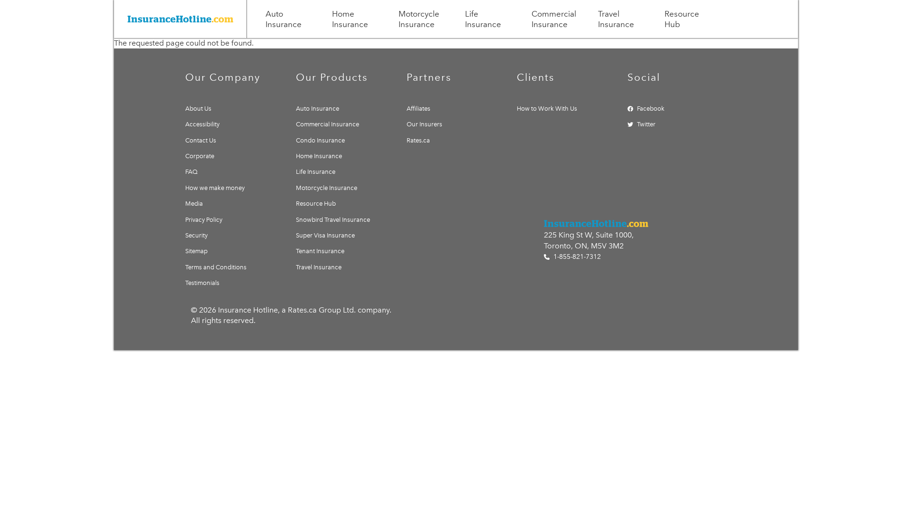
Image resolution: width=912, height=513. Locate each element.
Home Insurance (350, 19)
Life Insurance (483, 19)
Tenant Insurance (320, 251)
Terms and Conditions (216, 267)
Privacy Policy (203, 219)
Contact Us (200, 140)
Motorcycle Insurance (419, 19)
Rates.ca (418, 140)
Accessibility (202, 124)
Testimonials (202, 282)
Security (196, 235)
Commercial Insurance (554, 19)
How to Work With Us (547, 108)
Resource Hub (682, 19)
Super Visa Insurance (325, 235)
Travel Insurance (616, 19)
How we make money (215, 187)
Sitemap (196, 251)
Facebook (651, 108)
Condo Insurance (320, 140)
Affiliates (418, 108)
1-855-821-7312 (576, 257)
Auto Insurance (284, 19)
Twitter (646, 124)
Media (194, 203)
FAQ (191, 171)
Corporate (199, 156)
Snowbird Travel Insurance (333, 219)
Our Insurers (424, 124)
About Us (198, 108)
